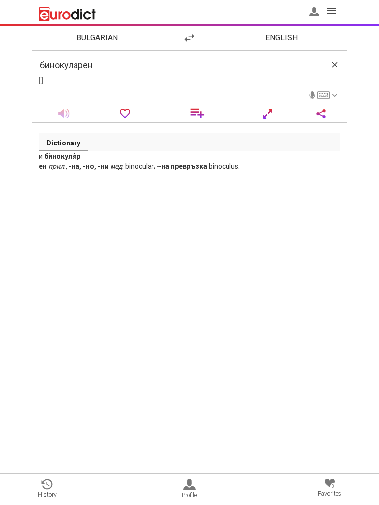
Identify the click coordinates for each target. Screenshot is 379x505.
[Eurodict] (67, 14)
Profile (189, 495)
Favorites (329, 490)
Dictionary (63, 143)
